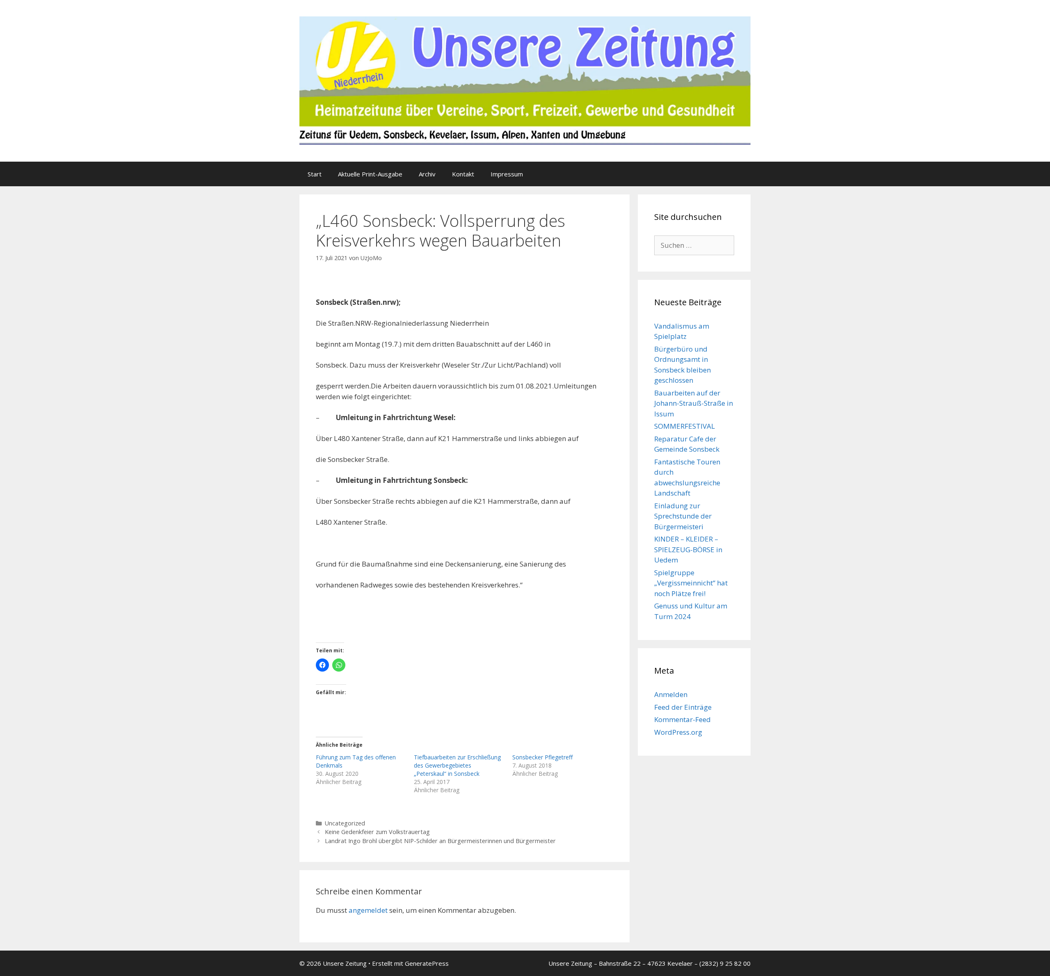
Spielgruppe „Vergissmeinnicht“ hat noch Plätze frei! (691, 583)
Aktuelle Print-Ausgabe (370, 174)
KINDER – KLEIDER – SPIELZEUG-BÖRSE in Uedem (688, 549)
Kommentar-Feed (682, 719)
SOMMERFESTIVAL (684, 426)
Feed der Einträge (683, 707)
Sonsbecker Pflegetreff (542, 757)
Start (315, 174)
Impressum (507, 174)
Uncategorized (345, 823)
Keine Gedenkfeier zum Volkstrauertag (377, 832)
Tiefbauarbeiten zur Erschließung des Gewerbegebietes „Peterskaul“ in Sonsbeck (457, 765)
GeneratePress (427, 963)
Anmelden (670, 694)
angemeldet (368, 910)
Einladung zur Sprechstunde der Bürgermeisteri (683, 516)
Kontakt (463, 174)
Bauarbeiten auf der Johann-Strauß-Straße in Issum (693, 403)
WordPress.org (678, 732)
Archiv (427, 174)
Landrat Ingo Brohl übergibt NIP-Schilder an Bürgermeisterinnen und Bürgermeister (440, 841)
